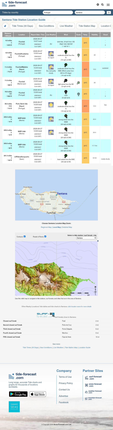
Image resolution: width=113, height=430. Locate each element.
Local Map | (57, 227)
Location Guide (84, 347)
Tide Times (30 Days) (22, 25)
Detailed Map (67, 227)
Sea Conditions (46, 25)
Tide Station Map (87, 25)
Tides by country (10, 12)
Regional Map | (46, 227)
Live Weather (66, 25)
